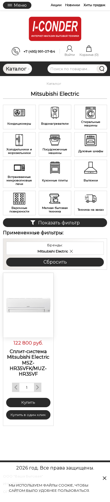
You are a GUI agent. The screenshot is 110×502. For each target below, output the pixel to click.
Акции (56, 5)
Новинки (72, 5)
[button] (71, 251)
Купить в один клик (28, 414)
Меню (20, 5)
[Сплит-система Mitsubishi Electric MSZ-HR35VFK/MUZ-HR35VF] (28, 305)
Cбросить (55, 262)
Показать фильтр (59, 223)
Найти (102, 68)
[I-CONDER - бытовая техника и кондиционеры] (55, 29)
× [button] (104, 478)
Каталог (16, 69)
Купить (28, 402)
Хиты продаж (94, 5)
